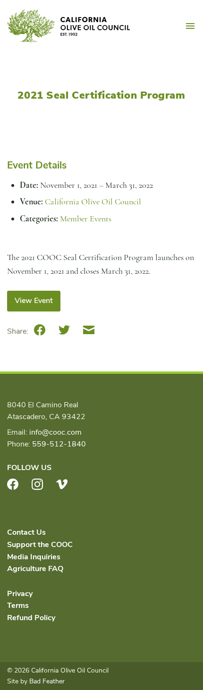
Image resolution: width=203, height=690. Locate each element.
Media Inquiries (33, 557)
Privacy (20, 594)
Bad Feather (47, 681)
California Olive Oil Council (68, 25)
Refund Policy (31, 618)
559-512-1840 (59, 444)
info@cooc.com (55, 432)
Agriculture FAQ (35, 569)
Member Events (85, 218)
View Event (34, 300)
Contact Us (26, 532)
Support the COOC (40, 544)
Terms (18, 605)
